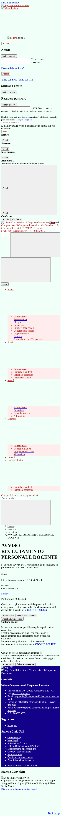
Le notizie (12, 532)
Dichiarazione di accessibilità (22, 748)
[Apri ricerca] (35, 244)
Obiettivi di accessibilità (19, 751)
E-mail (34, 108)
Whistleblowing (15, 754)
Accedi (6, 43)
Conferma (16, 219)
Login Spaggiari (25, 120)
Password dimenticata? (12, 68)
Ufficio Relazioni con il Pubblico (24, 746)
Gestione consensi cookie (20, 757)
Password (35, 62)
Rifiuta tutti (26, 615)
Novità (11, 529)
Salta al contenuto (10, 2)
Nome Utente (37, 59)
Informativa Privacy (17, 743)
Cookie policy (14, 737)
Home (11, 526)
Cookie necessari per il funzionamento (20, 652)
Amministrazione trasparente (22, 760)
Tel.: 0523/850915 (21, 693)
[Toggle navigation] (26, 269)
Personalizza (8, 615)
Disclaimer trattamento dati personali (19, 789)
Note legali (13, 740)
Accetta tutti (12, 619)
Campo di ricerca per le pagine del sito (20, 495)
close (5, 284)
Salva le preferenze (25, 664)
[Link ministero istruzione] (15, 5)
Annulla (6, 219)
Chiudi (5, 140)
